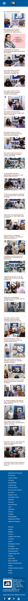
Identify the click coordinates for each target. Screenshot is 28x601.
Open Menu (4, 3)
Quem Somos (8, 578)
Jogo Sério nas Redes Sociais (14, 595)
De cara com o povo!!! (12, 12)
